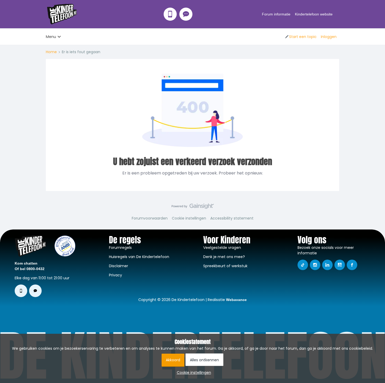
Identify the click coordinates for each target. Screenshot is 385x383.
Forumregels (120, 247)
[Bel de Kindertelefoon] (170, 14)
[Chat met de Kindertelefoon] (185, 14)
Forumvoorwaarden (150, 218)
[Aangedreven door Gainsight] (193, 207)
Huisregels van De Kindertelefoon (139, 256)
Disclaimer (118, 266)
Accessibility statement (232, 218)
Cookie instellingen (189, 218)
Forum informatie (276, 14)
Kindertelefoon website (314, 14)
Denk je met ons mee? (224, 256)
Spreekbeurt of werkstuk (225, 266)
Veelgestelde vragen (222, 247)
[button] (300, 36)
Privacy (115, 275)
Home (51, 51)
